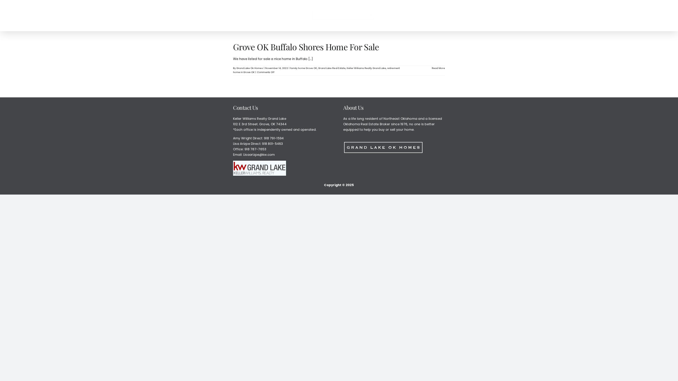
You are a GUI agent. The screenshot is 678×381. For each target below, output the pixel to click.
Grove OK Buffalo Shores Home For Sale (306, 46)
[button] (407, 15)
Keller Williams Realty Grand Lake (366, 68)
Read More (438, 68)
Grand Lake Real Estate (332, 68)
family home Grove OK (303, 68)
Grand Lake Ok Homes (249, 68)
